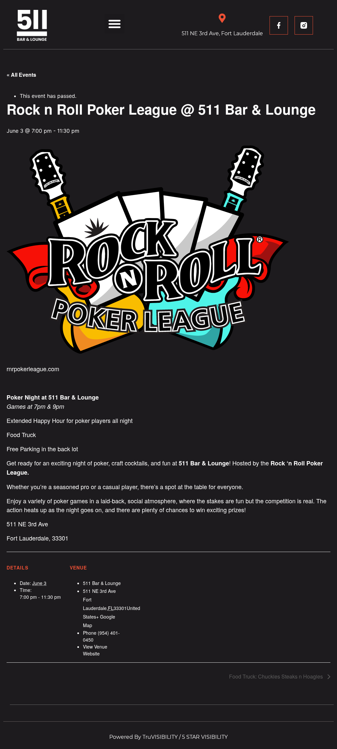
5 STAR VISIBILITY (205, 737)
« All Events (21, 74)
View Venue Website (95, 650)
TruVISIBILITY (160, 737)
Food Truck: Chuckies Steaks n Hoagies (276, 676)
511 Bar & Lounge (102, 583)
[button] (114, 24)
